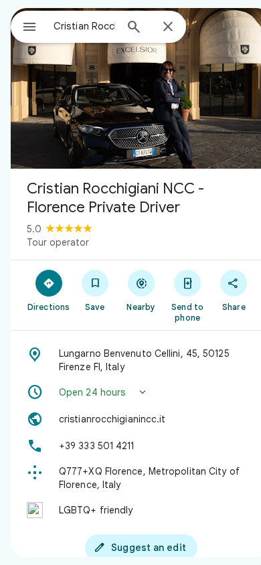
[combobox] (84, 26)
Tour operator (58, 242)
